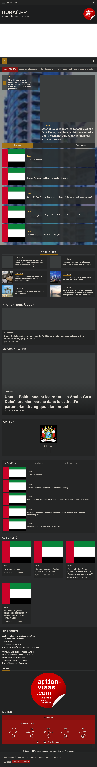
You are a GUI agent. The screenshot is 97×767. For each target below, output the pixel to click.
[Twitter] (48, 451)
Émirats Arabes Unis (66, 751)
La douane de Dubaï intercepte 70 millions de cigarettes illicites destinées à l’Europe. (28, 278)
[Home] (4, 61)
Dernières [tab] (18, 145)
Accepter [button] (26, 762)
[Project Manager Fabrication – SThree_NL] (13, 233)
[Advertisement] (48, 40)
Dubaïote (58, 139)
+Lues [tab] (40, 463)
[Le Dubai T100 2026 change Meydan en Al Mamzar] (7, 291)
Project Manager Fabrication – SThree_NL (44, 235)
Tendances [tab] (80, 145)
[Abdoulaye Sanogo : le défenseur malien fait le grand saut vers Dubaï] (55, 262)
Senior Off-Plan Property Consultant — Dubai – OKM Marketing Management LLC (59, 197)
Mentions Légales (40, 751)
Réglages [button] (7, 762)
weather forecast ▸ (48, 742)
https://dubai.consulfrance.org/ (15, 663)
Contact (53, 751)
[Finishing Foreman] (13, 158)
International (12, 77)
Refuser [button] (16, 762)
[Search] (93, 61)
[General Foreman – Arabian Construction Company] (13, 176)
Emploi (29, 156)
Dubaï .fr (14, 12)
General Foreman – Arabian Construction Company (47, 178)
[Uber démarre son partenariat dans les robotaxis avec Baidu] (55, 277)
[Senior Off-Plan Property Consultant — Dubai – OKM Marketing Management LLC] (13, 195)
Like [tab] (49, 145)
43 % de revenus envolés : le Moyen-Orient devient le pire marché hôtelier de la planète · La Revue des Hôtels (78, 292)
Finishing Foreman (34, 159)
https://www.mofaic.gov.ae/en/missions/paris (21, 647)
